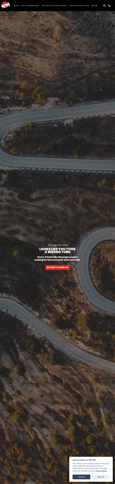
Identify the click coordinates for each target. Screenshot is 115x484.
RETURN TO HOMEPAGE (57, 267)
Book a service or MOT (79, 5)
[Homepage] (5, 5)
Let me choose (101, 471)
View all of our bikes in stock (54, 5)
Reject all (100, 477)
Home (16, 5)
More (93, 5)
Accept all (81, 477)
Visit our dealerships (30, 5)
